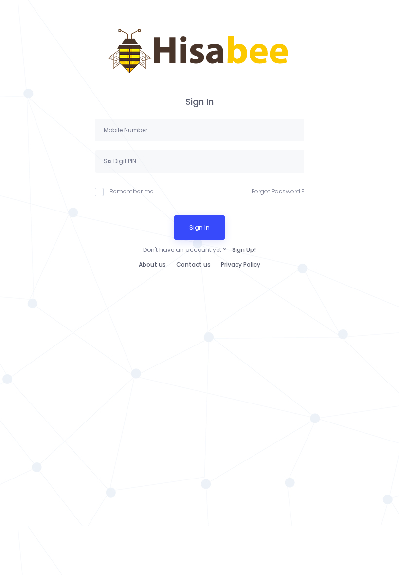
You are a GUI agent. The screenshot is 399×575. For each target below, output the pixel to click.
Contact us (193, 264)
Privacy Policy (240, 264)
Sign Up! (244, 250)
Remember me (131, 191)
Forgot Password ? (278, 191)
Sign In (199, 227)
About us (152, 264)
